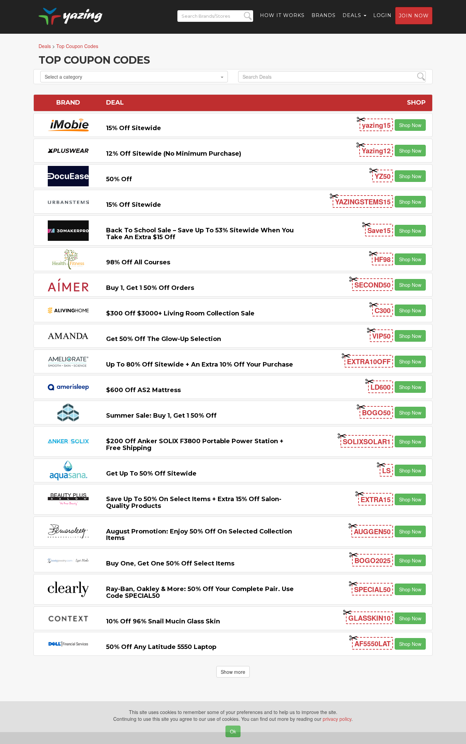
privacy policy (337, 718)
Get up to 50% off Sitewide (151, 473)
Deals (353, 15)
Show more (233, 671)
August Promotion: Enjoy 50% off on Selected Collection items (199, 535)
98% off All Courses (138, 262)
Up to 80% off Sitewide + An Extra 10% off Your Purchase (199, 364)
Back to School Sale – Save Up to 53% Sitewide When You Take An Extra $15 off (200, 234)
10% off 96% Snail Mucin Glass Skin (163, 621)
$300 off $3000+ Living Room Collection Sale (180, 313)
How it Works (282, 15)
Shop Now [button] (410, 125)
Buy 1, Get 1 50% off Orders (150, 288)
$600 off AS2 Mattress (143, 390)
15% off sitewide (133, 128)
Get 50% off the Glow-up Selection (163, 339)
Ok (233, 731)
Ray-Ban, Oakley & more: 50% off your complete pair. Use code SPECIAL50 (200, 592)
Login (382, 15)
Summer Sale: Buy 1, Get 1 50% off (161, 415)
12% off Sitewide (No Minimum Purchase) (173, 153)
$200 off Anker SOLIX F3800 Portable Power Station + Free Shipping (194, 444)
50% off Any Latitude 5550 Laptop (161, 647)
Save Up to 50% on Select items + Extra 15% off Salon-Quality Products (193, 502)
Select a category (63, 76)
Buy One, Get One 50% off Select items (170, 563)
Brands (323, 15)
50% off (119, 179)
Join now (414, 16)
